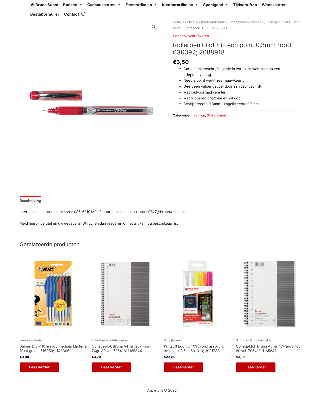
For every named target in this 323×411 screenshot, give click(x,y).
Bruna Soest (46, 4)
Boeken (70, 4)
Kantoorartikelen (177, 4)
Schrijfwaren (239, 22)
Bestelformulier (44, 14)
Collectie (191, 22)
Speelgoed (213, 4)
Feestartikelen (139, 4)
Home (177, 22)
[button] (153, 27)
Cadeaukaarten (101, 4)
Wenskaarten (274, 4)
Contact (71, 14)
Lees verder (39, 367)
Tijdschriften (245, 4)
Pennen (257, 22)
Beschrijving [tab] (30, 200)
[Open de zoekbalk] (83, 14)
